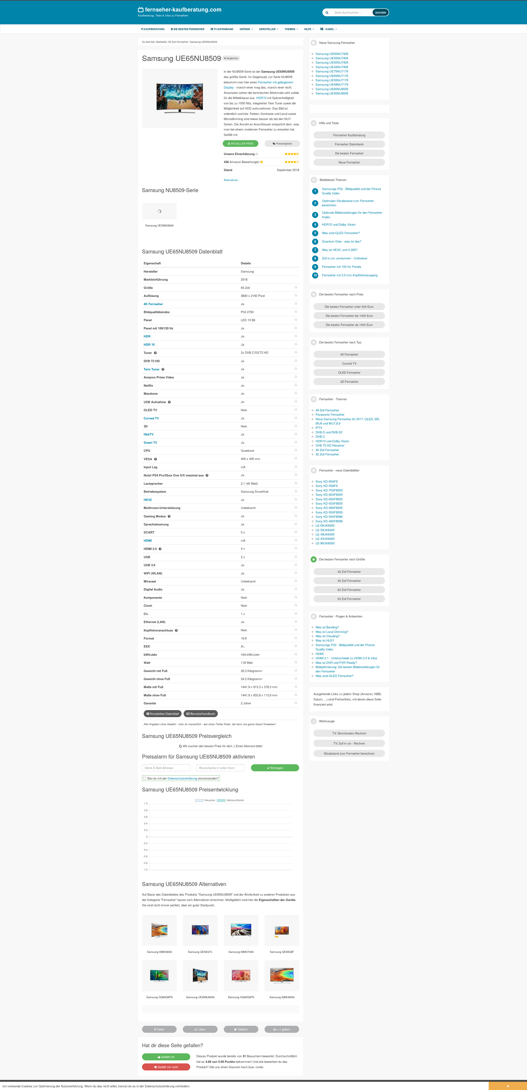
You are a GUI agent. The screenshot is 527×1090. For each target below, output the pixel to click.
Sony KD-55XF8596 (329, 516)
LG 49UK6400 (325, 534)
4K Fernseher (153, 304)
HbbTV (149, 434)
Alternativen (231, 180)
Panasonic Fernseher (330, 414)
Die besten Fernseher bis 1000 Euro (349, 316)
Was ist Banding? (327, 627)
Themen (290, 29)
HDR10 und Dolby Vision (332, 441)
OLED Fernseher (349, 372)
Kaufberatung (153, 29)
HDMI (148, 540)
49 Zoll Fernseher (327, 410)
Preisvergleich (283, 143)
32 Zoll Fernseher (327, 454)
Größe (245, 29)
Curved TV (151, 418)
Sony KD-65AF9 (327, 481)
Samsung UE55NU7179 (332, 80)
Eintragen (276, 768)
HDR (147, 336)
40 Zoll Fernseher (327, 450)
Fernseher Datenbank (349, 144)
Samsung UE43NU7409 (332, 67)
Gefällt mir (167, 1057)
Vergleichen (232, 58)
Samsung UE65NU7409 (332, 53)
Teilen (160, 1029)
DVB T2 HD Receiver (330, 445)
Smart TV (150, 442)
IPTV (319, 427)
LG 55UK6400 (325, 530)
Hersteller (267, 29)
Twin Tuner (152, 369)
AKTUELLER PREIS (241, 143)
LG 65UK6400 (325, 525)
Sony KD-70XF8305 (329, 490)
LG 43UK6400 (325, 538)
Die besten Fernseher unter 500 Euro (349, 307)
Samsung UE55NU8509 (332, 93)
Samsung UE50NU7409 (332, 62)
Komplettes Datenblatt (164, 714)
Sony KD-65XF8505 (329, 499)
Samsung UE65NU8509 (332, 89)
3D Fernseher (349, 381)
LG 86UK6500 (325, 543)
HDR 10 (149, 344)
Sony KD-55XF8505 (329, 512)
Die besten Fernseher (188, 29)
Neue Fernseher (349, 162)
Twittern (242, 1029)
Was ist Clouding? (328, 636)
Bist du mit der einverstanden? (183, 778)
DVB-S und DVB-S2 (329, 432)
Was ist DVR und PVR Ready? (336, 662)
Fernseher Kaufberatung (349, 135)
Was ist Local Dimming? (332, 631)
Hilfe (307, 29)
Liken (201, 1029)
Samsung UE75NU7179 (332, 71)
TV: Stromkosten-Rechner (349, 733)
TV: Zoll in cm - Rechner (349, 743)
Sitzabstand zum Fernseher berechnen (349, 753)
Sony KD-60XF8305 (329, 494)
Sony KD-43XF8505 (329, 503)
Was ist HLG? (325, 640)
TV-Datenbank (223, 29)
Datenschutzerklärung (182, 778)
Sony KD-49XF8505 (329, 507)
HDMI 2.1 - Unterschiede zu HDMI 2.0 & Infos (346, 658)
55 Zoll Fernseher (349, 581)
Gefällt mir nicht (167, 1067)
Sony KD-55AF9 (327, 485)
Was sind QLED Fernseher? (334, 675)
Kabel (329, 29)
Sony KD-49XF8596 (329, 521)
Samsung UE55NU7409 (332, 58)
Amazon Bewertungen (242, 162)
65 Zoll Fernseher (349, 599)
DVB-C (320, 436)
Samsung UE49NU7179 (332, 84)
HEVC (148, 499)
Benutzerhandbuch (202, 714)
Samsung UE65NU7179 (332, 76)
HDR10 (261, 98)
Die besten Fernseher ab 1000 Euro (349, 325)
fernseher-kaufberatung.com (182, 9)
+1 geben (283, 1029)
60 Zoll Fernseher (349, 590)
